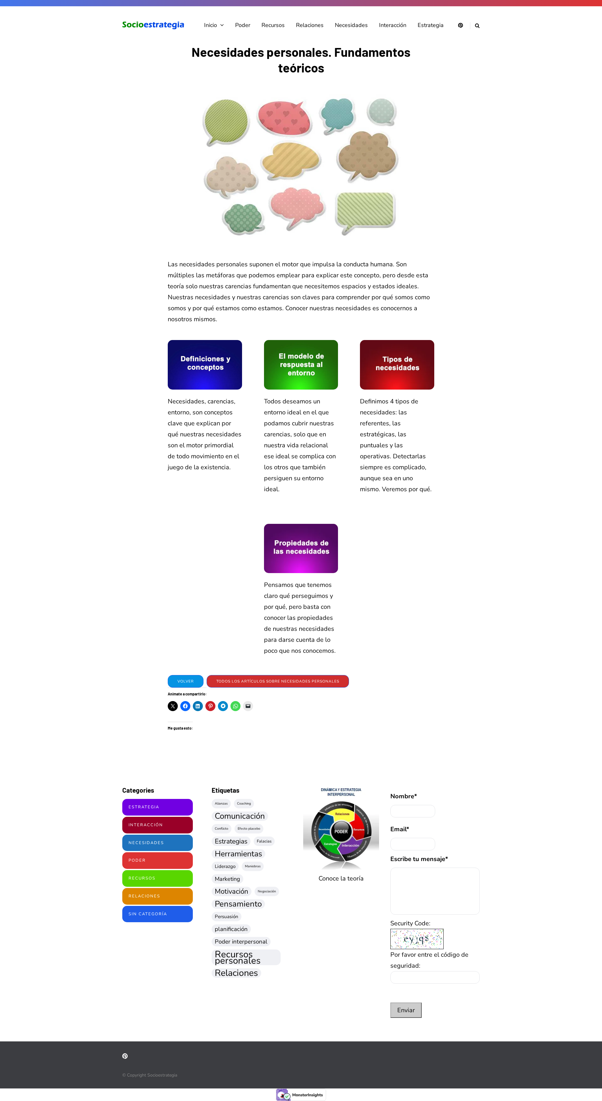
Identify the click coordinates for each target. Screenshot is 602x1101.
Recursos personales (238, 957)
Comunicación (240, 816)
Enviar (406, 1010)
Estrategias (231, 841)
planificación (231, 929)
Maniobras (253, 866)
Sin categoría (148, 914)
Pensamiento (238, 904)
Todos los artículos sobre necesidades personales (277, 681)
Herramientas (238, 854)
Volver (185, 681)
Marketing (227, 879)
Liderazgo (225, 866)
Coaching (244, 803)
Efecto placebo (249, 828)
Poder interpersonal (241, 942)
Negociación (267, 891)
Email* (399, 829)
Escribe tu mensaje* (419, 859)
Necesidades (351, 25)
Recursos (273, 25)
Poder (242, 25)
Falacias (264, 841)
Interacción (392, 25)
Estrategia (431, 25)
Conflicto (221, 828)
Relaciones (310, 25)
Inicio (210, 25)
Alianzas (221, 803)
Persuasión (226, 916)
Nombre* (403, 796)
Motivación (231, 891)
